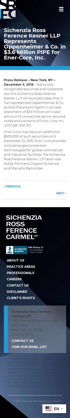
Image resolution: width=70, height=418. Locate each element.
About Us (15, 260)
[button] (29, 347)
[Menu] (61, 9)
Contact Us (18, 285)
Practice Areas (21, 267)
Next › (61, 193)
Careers (14, 279)
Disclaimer (17, 292)
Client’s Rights (21, 298)
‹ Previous (12, 186)
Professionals (20, 273)
